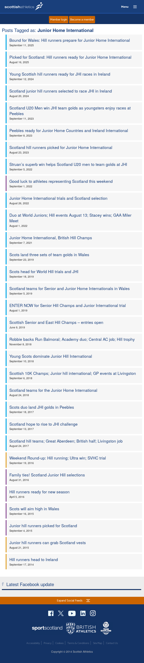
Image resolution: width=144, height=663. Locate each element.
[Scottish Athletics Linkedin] (83, 613)
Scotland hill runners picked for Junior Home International (60, 147)
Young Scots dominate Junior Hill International (50, 356)
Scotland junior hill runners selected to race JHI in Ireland (60, 91)
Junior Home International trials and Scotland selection (58, 198)
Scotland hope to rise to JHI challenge (43, 424)
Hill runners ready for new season (39, 491)
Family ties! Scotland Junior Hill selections (47, 475)
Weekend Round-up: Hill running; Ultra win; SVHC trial (57, 458)
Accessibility (33, 643)
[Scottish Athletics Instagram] (93, 613)
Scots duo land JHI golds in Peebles (41, 407)
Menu (133, 7)
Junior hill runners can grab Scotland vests (47, 542)
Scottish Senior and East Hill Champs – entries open (56, 322)
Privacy (47, 643)
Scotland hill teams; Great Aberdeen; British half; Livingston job (66, 441)
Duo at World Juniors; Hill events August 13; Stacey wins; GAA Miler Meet (70, 217)
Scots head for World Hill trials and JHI (43, 271)
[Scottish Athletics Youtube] (72, 613)
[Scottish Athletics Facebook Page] (51, 613)
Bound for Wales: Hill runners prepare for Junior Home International (69, 40)
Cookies (59, 643)
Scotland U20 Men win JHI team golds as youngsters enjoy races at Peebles (70, 110)
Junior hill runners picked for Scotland (43, 525)
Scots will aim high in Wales (34, 508)
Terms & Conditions (78, 643)
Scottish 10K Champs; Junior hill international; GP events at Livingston (72, 373)
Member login (58, 19)
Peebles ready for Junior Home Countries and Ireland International (68, 130)
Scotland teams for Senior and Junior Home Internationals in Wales (69, 288)
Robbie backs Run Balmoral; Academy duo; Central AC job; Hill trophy (72, 339)
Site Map (97, 643)
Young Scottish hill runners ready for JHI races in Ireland (59, 74)
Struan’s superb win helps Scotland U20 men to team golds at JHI (68, 164)
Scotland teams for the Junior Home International (53, 390)
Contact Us (112, 643)
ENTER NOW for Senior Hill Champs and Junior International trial (67, 305)
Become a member (82, 19)
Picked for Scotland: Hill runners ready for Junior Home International (70, 57)
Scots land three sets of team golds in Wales (49, 254)
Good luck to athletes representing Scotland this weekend (61, 181)
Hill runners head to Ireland (33, 559)
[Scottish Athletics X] (61, 613)
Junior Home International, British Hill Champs (50, 237)
